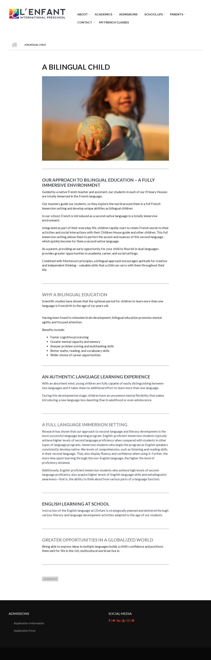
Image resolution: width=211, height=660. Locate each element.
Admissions (128, 14)
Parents (176, 14)
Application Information (29, 623)
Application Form (24, 630)
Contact (84, 22)
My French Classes (114, 22)
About (82, 14)
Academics (103, 14)
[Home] (37, 13)
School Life (153, 14)
